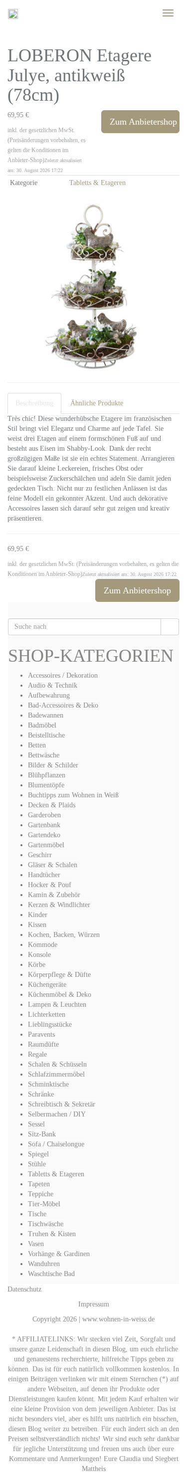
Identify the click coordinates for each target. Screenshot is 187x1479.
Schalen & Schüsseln (57, 1064)
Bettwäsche (43, 755)
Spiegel (38, 1154)
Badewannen (45, 715)
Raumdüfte (43, 1044)
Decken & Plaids (51, 805)
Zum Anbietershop (143, 122)
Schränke (41, 1094)
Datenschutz (24, 1289)
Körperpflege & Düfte (59, 974)
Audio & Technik (52, 685)
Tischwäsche (45, 1224)
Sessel (36, 1124)
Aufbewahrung (49, 695)
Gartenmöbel (46, 845)
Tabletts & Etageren (97, 182)
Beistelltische (46, 735)
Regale (37, 1054)
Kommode (42, 944)
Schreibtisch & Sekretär (61, 1104)
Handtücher (44, 875)
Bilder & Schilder (53, 765)
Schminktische (48, 1084)
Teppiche (40, 1194)
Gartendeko (44, 835)
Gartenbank (44, 825)
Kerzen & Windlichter (59, 905)
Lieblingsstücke (50, 1024)
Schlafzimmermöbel (56, 1074)
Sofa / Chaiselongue (56, 1144)
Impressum (93, 1304)
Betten (37, 745)
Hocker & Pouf (49, 885)
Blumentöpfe (46, 785)
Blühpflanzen (46, 775)
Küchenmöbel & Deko (59, 994)
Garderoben (44, 815)
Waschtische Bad (51, 1274)
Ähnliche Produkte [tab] (96, 403)
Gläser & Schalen (52, 865)
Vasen (36, 1244)
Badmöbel (42, 725)
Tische (37, 1214)
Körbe (36, 964)
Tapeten (39, 1184)
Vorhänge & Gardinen (59, 1254)
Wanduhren (44, 1264)
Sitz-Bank (42, 1134)
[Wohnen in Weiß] (12, 12)
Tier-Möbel (44, 1204)
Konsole (39, 954)
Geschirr (40, 855)
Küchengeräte (47, 984)
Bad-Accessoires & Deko (63, 705)
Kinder (37, 915)
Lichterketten (46, 1014)
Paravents (41, 1034)
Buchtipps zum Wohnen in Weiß (73, 795)
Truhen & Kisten (52, 1234)
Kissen (37, 924)
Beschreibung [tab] (34, 403)
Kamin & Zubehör (54, 895)
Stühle (37, 1164)
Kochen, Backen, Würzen (64, 934)
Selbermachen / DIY (57, 1114)
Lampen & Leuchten (57, 1004)
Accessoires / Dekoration (63, 675)
